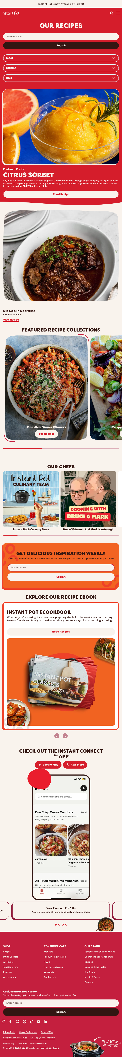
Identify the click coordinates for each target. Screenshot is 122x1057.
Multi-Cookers (10, 957)
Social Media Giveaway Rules (100, 952)
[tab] (56, 925)
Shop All (7, 952)
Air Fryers (8, 962)
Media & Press (92, 977)
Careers (89, 982)
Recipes (89, 962)
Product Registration (55, 957)
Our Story (90, 972)
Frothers (7, 972)
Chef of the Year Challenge (99, 957)
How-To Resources (53, 967)
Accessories (9, 977)
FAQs (47, 962)
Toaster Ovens (10, 967)
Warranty (49, 972)
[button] (111, 13)
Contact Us (50, 977)
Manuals (48, 952)
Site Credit (54, 1048)
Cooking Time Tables (95, 967)
